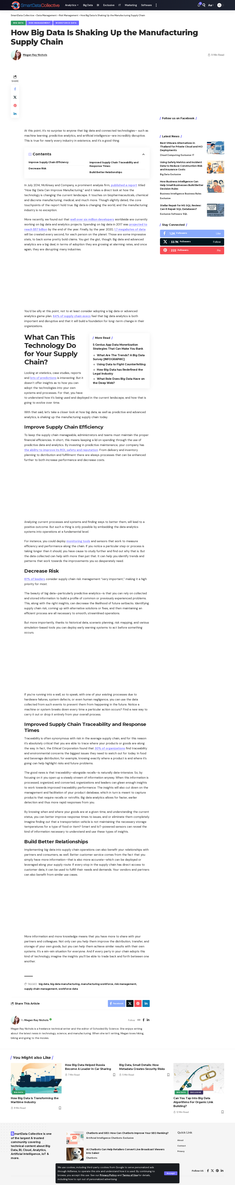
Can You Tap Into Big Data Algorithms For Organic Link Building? (193, 1102)
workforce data (68, 988)
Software (176, 213)
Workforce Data (66, 23)
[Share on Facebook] (15, 89)
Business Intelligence (172, 193)
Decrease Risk (37, 168)
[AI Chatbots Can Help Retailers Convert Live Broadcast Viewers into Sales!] (75, 1154)
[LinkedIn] (148, 1020)
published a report (124, 185)
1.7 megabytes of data (130, 229)
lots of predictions (43, 378)
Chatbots (116, 1137)
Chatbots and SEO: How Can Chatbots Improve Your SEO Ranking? (127, 1133)
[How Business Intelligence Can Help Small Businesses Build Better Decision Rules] (215, 186)
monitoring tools (78, 541)
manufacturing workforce (97, 984)
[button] (170, 1173)
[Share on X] (15, 97)
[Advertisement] (87, 98)
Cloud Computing (170, 155)
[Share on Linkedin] (15, 114)
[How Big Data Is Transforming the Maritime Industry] (36, 1078)
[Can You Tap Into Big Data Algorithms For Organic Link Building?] (198, 1078)
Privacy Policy (108, 1175)
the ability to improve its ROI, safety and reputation (61, 450)
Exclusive (186, 155)
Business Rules (193, 193)
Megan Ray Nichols (35, 55)
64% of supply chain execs (72, 316)
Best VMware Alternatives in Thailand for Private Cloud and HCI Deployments (181, 146)
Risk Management (39, 23)
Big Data (18, 23)
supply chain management (40, 988)
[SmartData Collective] (35, 5)
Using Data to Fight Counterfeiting (121, 364)
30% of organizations (110, 748)
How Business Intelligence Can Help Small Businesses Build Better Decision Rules (181, 185)
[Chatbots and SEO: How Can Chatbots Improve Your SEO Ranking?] (75, 1137)
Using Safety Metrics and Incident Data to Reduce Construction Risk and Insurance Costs (181, 166)
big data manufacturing (65, 984)
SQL (185, 213)
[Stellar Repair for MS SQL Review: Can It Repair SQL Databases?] (215, 210)
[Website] (139, 1020)
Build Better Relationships (105, 172)
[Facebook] (143, 1020)
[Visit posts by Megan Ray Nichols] (15, 1020)
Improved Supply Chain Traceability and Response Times (113, 164)
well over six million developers (92, 219)
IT (193, 155)
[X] (192, 242)
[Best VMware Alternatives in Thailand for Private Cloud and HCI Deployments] (215, 147)
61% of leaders (34, 579)
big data (44, 984)
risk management (125, 984)
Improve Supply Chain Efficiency (48, 162)
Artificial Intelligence (98, 1137)
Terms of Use (130, 1175)
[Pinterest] (192, 250)
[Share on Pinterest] (15, 105)
